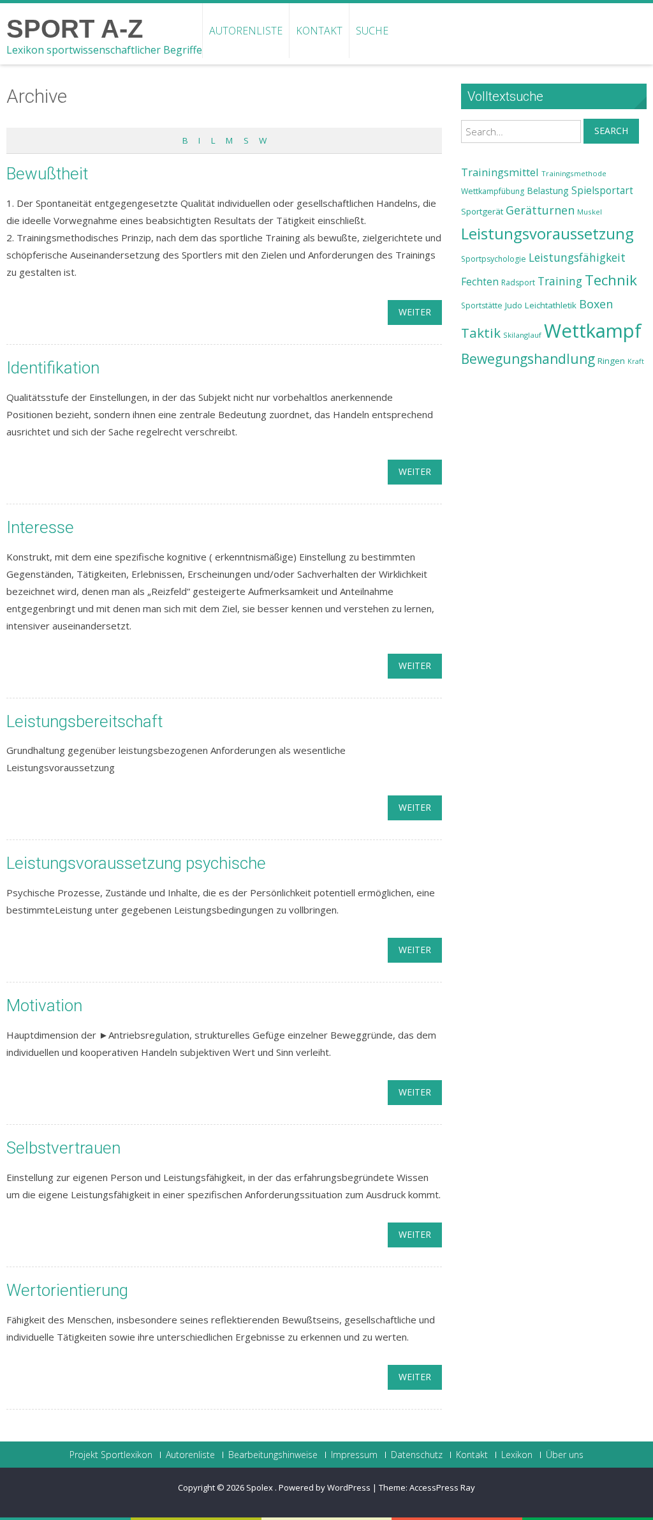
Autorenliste (245, 31)
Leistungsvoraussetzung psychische (136, 863)
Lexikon (516, 1455)
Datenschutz (417, 1455)
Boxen (596, 304)
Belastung (548, 190)
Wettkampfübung (492, 191)
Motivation (44, 1005)
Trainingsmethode (573, 173)
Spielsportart (602, 190)
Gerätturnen (540, 210)
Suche (372, 31)
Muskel (589, 211)
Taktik (481, 333)
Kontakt (319, 31)
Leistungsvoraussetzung (547, 233)
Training (560, 281)
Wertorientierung (67, 1290)
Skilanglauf (522, 335)
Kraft (635, 361)
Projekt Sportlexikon (111, 1455)
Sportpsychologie (493, 258)
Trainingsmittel (500, 172)
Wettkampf (593, 330)
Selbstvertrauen (63, 1147)
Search (611, 130)
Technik (611, 280)
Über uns (564, 1455)
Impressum (354, 1455)
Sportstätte (482, 305)
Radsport (518, 282)
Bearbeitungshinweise (273, 1455)
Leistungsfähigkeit (577, 257)
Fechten (480, 282)
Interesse (40, 527)
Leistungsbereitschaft (84, 721)
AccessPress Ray (442, 1487)
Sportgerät (482, 211)
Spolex (260, 1487)
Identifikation (52, 367)
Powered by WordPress (325, 1487)
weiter (415, 312)
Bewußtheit (47, 173)
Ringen (611, 360)
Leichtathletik (550, 305)
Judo (513, 305)
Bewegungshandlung (528, 359)
